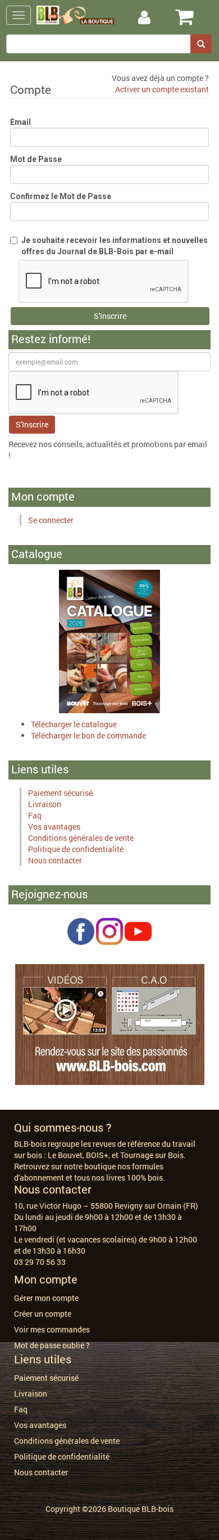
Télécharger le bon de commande (88, 735)
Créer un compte (42, 1313)
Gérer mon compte (46, 1298)
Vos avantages (54, 826)
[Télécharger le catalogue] (109, 640)
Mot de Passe (36, 159)
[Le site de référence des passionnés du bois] (109, 1023)
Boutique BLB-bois (141, 1508)
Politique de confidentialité (76, 849)
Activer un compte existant (162, 89)
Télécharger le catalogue (74, 724)
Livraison (44, 804)
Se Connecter (156, 18)
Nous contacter (55, 860)
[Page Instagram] (109, 930)
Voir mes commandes (52, 1329)
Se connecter (51, 520)
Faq (35, 815)
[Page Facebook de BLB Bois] (80, 930)
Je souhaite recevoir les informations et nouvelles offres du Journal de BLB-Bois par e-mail (114, 246)
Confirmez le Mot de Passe (60, 196)
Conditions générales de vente (81, 837)
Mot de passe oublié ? (52, 1345)
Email (20, 122)
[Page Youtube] (138, 930)
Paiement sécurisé (60, 792)
